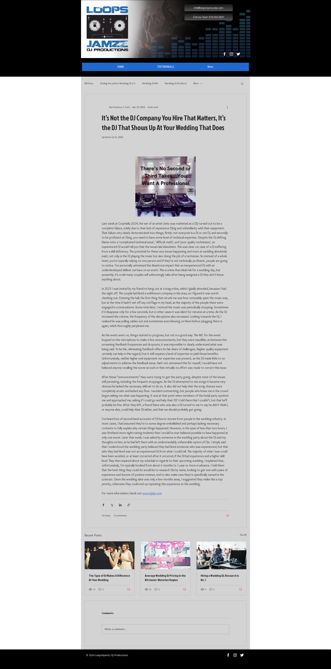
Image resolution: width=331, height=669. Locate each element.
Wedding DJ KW (150, 83)
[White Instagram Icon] (231, 54)
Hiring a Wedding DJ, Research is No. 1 (220, 577)
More (196, 83)
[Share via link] (128, 505)
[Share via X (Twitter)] (111, 505)
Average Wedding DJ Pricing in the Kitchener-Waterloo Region (165, 577)
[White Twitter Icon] (238, 54)
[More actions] (227, 107)
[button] (242, 83)
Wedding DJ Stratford (176, 83)
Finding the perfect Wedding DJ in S (117, 83)
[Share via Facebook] (103, 505)
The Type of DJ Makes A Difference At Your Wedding (109, 577)
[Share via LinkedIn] (120, 505)
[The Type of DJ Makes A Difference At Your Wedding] (109, 555)
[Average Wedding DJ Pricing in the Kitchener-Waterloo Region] (165, 555)
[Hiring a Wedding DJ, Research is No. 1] (221, 555)
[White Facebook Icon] (224, 54)
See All (243, 534)
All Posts (88, 83)
